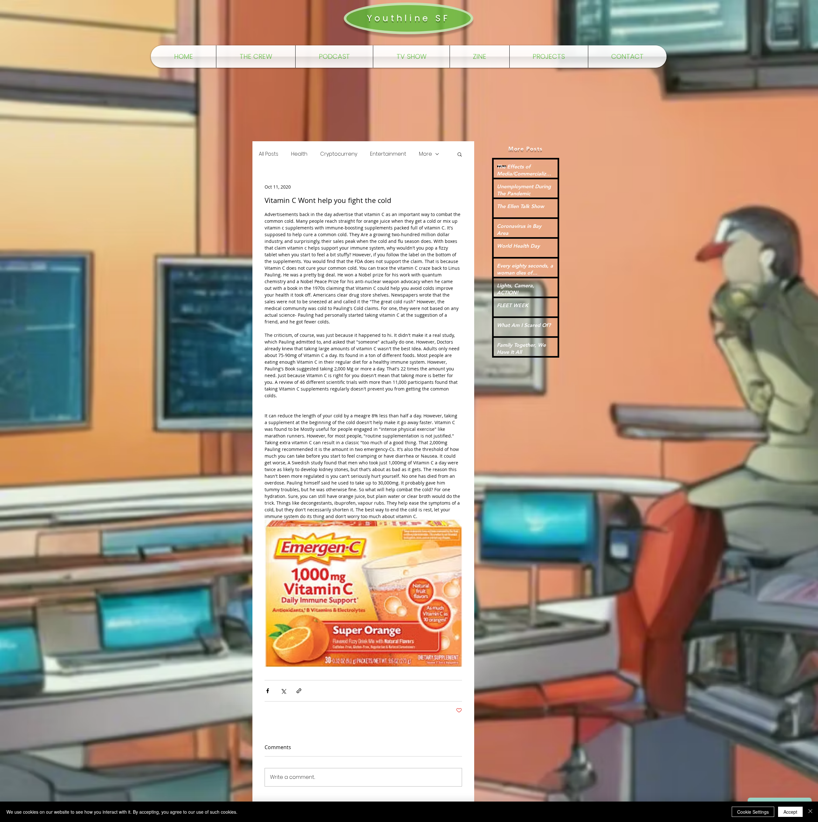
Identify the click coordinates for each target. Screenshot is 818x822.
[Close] (810, 812)
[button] (460, 154)
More (425, 154)
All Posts (268, 154)
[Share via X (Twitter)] (283, 691)
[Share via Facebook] (268, 691)
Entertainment (388, 154)
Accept (790, 812)
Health (299, 154)
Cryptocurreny (338, 154)
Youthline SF (408, 18)
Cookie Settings (753, 812)
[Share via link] (299, 691)
